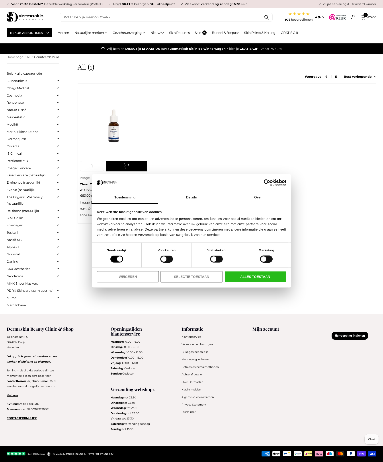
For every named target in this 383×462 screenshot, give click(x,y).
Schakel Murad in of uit (57, 297)
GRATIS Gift (289, 33)
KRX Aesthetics (18, 269)
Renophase (15, 103)
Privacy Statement (194, 404)
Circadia (13, 146)
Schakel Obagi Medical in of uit (57, 87)
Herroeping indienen (195, 359)
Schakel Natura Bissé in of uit (57, 109)
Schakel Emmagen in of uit (57, 225)
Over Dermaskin (192, 382)
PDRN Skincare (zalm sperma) (30, 291)
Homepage (15, 57)
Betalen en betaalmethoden (200, 367)
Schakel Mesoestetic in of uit (57, 117)
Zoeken (266, 17)
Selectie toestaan (191, 277)
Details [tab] (191, 197)
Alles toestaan (255, 277)
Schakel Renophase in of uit (57, 102)
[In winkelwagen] (126, 166)
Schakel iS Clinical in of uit (57, 153)
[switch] (166, 259)
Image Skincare (19, 168)
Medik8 (12, 124)
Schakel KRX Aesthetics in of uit (57, 268)
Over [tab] (258, 197)
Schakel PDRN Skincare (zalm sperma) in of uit (57, 290)
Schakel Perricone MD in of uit (57, 160)
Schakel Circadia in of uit (57, 146)
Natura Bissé (16, 110)
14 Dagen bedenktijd (195, 351)
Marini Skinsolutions (22, 132)
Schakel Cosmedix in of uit (57, 95)
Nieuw (155, 33)
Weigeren (128, 277)
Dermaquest (16, 139)
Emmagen (15, 225)
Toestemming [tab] (124, 197)
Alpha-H (13, 247)
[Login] (353, 17)
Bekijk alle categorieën (24, 74)
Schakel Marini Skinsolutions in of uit (57, 131)
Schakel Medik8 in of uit (57, 124)
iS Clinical (14, 153)
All (29, 57)
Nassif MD (14, 240)
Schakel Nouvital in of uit (57, 254)
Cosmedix (14, 95)
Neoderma (15, 276)
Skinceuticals (17, 81)
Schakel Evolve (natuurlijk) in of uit (57, 189)
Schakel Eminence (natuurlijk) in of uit (57, 182)
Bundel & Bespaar (225, 33)
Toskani (12, 233)
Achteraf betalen (192, 374)
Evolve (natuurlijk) (21, 190)
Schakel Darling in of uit (57, 261)
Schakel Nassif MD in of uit (57, 239)
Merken (63, 33)
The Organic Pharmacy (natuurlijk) (25, 200)
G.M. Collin (15, 218)
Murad (11, 298)
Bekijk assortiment (28, 33)
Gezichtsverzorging (127, 33)
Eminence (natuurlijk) (23, 182)
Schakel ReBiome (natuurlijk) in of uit (57, 210)
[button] (99, 166)
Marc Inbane (16, 305)
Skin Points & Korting (259, 33)
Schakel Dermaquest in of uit (57, 138)
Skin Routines (179, 33)
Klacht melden (191, 389)
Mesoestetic (16, 117)
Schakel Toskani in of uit (57, 232)
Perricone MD (17, 161)
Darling (12, 262)
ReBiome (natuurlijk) (23, 211)
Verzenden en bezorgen (197, 344)
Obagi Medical (18, 88)
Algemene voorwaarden (198, 397)
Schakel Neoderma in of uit (57, 276)
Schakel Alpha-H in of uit (57, 247)
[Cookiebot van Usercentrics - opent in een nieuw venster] (267, 182)
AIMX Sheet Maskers (22, 283)
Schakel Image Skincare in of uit (57, 167)
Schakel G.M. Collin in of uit (57, 217)
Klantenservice (191, 336)
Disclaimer (189, 411)
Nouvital (13, 254)
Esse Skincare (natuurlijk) (26, 175)
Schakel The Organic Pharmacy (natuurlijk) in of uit (57, 196)
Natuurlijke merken (89, 33)
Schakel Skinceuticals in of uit (57, 80)
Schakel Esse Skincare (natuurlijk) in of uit (57, 175)
